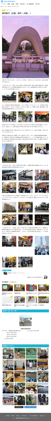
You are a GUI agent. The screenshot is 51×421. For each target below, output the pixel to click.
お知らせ (9, 270)
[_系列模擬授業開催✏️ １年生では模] (19, 388)
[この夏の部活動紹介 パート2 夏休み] (31, 353)
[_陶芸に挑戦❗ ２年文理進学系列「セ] (8, 388)
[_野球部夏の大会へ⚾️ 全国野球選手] (31, 376)
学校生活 (18, 415)
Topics (3, 10)
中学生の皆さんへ (24, 415)
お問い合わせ (42, 415)
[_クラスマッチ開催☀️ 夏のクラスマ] (19, 376)
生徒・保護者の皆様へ (34, 415)
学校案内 (7, 415)
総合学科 (12, 415)
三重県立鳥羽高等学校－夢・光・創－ (22, 418)
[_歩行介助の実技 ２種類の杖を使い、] (42, 399)
